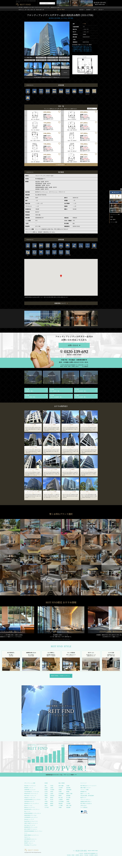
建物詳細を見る (30, 85)
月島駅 (60, 807)
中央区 (51, 785)
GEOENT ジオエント (28, 843)
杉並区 (51, 801)
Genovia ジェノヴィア (29, 819)
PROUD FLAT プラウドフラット (31, 793)
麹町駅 (67, 799)
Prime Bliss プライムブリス (30, 845)
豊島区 (51, 797)
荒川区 (51, 799)
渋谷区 (46, 787)
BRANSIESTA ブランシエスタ (30, 827)
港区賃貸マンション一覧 (28, 7)
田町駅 (60, 795)
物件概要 (88, 9)
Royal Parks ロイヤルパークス (31, 821)
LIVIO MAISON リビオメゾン (30, 839)
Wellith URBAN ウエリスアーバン (31, 835)
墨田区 (46, 795)
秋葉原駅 (68, 807)
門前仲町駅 (68, 789)
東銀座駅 (61, 803)
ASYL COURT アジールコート (30, 829)
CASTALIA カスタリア (29, 801)
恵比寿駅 (68, 787)
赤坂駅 (60, 789)
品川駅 (42, 181)
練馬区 (51, 803)
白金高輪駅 (61, 793)
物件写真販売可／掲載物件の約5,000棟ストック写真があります (47, 77)
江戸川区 (47, 807)
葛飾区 (51, 805)
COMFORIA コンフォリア (29, 789)
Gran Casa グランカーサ (29, 825)
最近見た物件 (112, 197)
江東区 (51, 787)
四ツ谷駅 (68, 797)
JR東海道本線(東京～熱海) (41, 187)
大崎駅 (67, 801)
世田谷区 (52, 795)
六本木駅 (61, 787)
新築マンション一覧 (84, 793)
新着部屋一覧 (83, 791)
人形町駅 (61, 799)
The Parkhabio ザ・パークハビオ (31, 791)
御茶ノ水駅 (68, 805)
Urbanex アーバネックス (29, 797)
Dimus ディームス (28, 805)
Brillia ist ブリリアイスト (29, 807)
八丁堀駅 (61, 805)
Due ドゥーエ (27, 811)
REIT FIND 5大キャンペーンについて (88, 785)
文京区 (46, 793)
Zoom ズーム (27, 837)
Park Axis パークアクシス (30, 785)
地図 (94, 9)
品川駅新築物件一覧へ (29, 390)
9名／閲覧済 (62, 9)
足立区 (46, 805)
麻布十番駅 (61, 785)
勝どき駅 (61, 797)
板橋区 (46, 803)
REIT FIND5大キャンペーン (60, 676)
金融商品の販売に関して (85, 801)
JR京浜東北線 (38, 183)
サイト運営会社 (85, 366)
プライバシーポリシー (85, 799)
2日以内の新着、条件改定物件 (87, 795)
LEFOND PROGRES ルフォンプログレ (32, 799)
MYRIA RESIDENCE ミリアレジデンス (32, 813)
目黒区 (51, 791)
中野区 (46, 801)
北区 (46, 799)
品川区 (46, 791)
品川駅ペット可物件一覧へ (31, 396)
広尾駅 (60, 791)
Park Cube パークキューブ (30, 795)
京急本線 (37, 189)
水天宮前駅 (61, 801)
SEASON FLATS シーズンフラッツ (31, 809)
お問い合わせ (73, 345)
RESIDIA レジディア (28, 787)
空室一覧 (100, 9)
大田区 (46, 797)
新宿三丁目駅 (69, 793)
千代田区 (52, 789)
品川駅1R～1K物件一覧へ (55, 390)
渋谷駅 (67, 785)
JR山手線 (37, 181)
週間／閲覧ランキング (85, 787)
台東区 (51, 793)
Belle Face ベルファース (29, 841)
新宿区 (46, 789)
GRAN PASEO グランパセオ (30, 815)
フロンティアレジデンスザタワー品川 (42, 7)
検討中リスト (83, 797)
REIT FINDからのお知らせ (86, 803)
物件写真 (81, 9)
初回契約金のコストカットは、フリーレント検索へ (60, 775)
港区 (39, 178)
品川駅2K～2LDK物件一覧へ (81, 390)
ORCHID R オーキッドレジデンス (31, 803)
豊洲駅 (67, 791)
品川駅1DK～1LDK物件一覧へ (56, 396)
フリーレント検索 (84, 789)
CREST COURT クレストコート (31, 823)
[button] (94, 620)
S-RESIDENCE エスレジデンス (30, 817)
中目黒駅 (68, 803)
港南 (42, 178)
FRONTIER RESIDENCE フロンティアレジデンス (33, 832)
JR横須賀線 (38, 185)
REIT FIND (20, 7)
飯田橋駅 (68, 795)
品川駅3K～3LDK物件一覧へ (80, 396)
